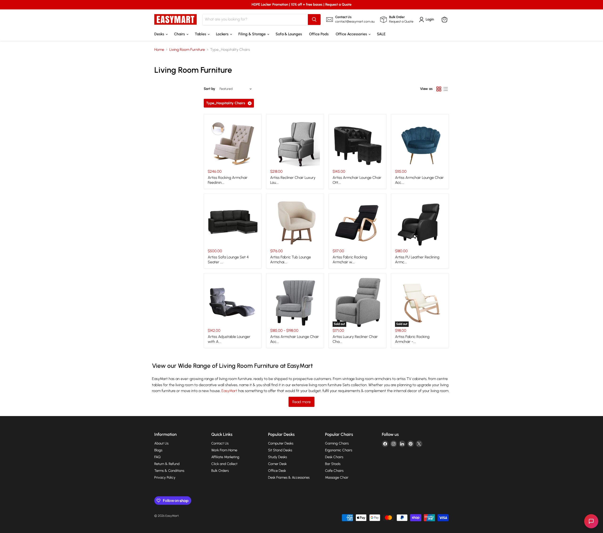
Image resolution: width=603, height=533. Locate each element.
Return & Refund (166, 464)
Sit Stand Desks (280, 450)
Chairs (180, 34)
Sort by (209, 89)
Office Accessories (352, 34)
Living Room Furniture (187, 50)
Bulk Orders (220, 471)
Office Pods (319, 34)
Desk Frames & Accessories (289, 477)
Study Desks (277, 457)
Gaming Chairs (337, 443)
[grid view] (439, 89)
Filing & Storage (252, 34)
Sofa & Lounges (289, 34)
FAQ (157, 457)
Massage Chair (336, 477)
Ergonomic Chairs (338, 450)
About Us (161, 443)
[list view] (445, 89)
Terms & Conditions (169, 471)
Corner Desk (277, 464)
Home (159, 50)
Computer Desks (280, 443)
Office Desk (277, 471)
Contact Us (219, 443)
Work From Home (224, 450)
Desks (159, 34)
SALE (381, 34)
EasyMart (229, 391)
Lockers (222, 34)
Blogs (158, 450)
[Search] (314, 19)
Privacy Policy (164, 477)
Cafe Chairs (334, 471)
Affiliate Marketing (225, 457)
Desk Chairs (334, 457)
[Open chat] (591, 521)
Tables (201, 34)
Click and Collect (224, 464)
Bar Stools (332, 464)
